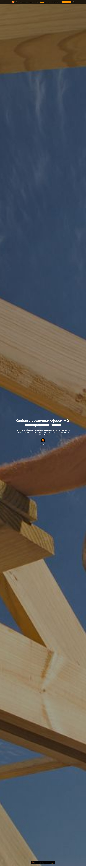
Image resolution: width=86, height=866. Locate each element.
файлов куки (44, 862)
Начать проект (66, 1)
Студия (37, 1)
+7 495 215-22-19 (56, 1)
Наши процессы (24, 1)
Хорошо (53, 863)
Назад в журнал (70, 10)
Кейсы (17, 1)
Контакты (47, 1)
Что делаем (32, 1)
